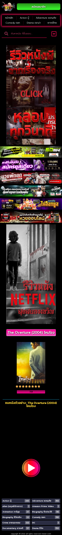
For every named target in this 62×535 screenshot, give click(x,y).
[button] (54, 33)
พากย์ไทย (52, 23)
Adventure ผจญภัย (46, 18)
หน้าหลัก (9, 18)
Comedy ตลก (13, 23)
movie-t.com (46, 534)
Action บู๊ (24, 18)
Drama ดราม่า (34, 23)
